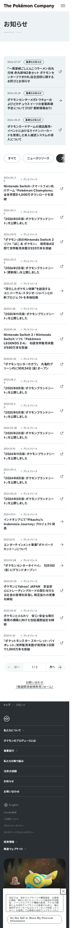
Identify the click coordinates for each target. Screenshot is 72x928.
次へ (52, 667)
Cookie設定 (10, 812)
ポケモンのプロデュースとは (20, 740)
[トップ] (7, 719)
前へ (17, 667)
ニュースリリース (38, 158)
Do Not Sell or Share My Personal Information (31, 919)
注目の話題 (10, 771)
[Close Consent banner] (63, 891)
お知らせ (9, 781)
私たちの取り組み (14, 761)
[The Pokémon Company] (29, 5)
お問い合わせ (11, 791)
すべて (12, 158)
